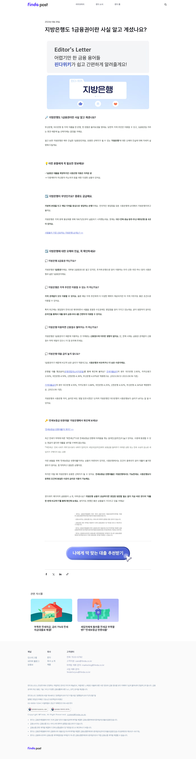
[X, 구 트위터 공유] (53, 574)
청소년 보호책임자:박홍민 (53, 699)
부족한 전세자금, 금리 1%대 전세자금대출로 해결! (51, 628)
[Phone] (165, 4)
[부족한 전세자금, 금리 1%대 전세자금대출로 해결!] (51, 610)
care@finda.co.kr (83, 661)
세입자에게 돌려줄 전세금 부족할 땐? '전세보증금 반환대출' (98, 628)
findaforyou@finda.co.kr (78, 672)
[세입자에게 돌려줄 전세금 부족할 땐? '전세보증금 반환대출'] (98, 610)
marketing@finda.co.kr (93, 665)
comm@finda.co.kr (76, 714)
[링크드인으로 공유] (60, 574)
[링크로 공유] (67, 574)
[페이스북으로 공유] (46, 574)
